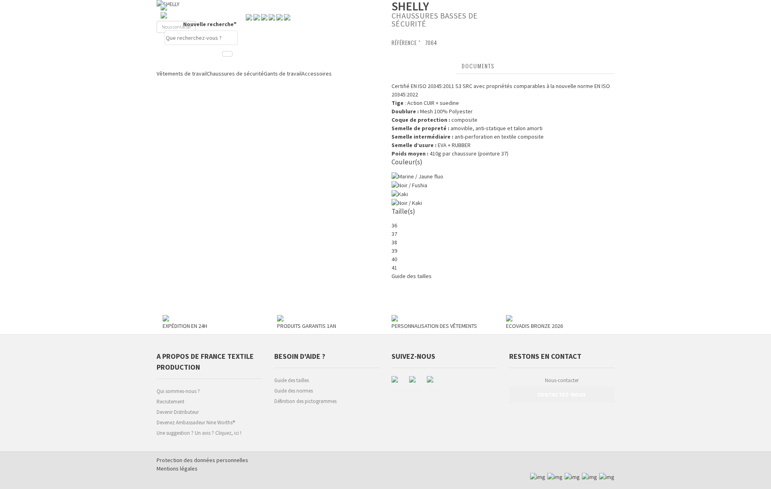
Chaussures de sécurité (235, 73)
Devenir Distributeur (178, 412)
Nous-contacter (562, 380)
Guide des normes (293, 390)
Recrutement (170, 401)
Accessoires (317, 73)
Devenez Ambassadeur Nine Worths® (196, 422)
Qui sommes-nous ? (178, 391)
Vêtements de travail (182, 73)
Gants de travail (283, 73)
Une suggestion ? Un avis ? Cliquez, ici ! (199, 433)
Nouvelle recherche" (210, 24)
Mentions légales (177, 468)
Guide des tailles (291, 380)
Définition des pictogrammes (305, 401)
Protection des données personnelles (202, 460)
